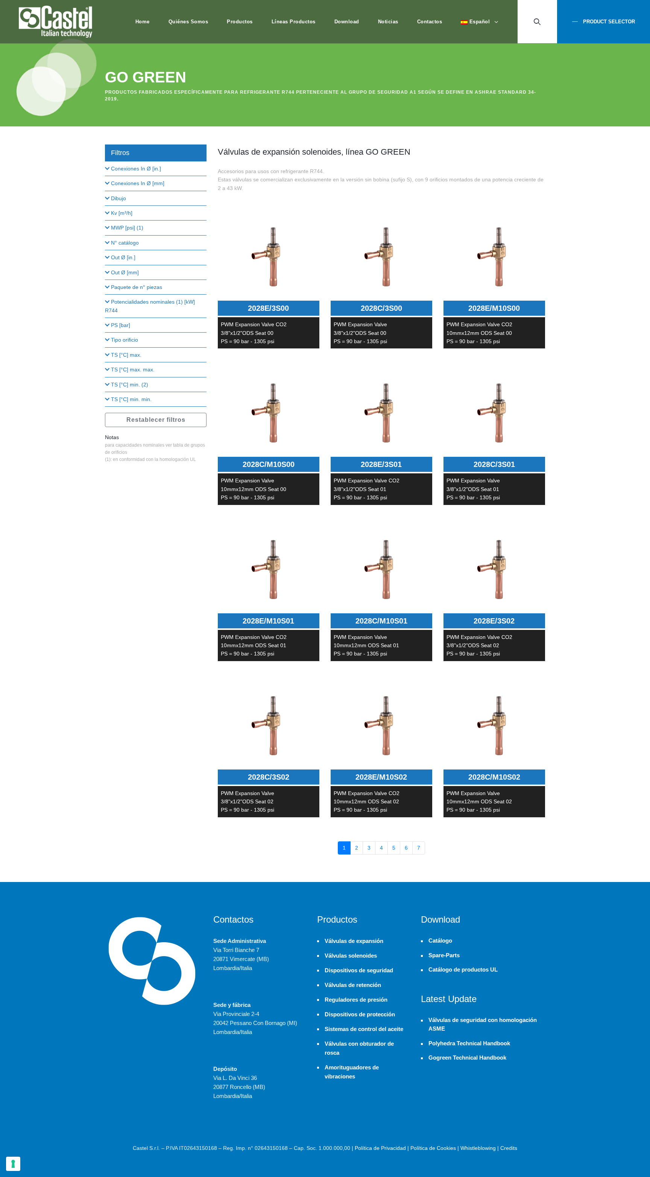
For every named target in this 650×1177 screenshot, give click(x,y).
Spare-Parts (444, 955)
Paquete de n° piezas (135, 287)
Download (346, 21)
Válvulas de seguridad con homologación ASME (482, 1024)
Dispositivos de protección (360, 1014)
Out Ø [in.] (122, 257)
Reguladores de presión (356, 999)
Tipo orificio (123, 340)
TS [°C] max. (125, 355)
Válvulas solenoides (351, 955)
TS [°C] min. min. (130, 399)
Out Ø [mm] (124, 272)
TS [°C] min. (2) (128, 385)
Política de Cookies (433, 1148)
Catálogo (440, 941)
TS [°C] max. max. (132, 369)
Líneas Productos (294, 21)
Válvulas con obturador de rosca (359, 1048)
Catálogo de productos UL (463, 970)
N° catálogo (124, 243)
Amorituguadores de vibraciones (352, 1072)
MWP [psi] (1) (126, 228)
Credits (508, 1148)
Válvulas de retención (353, 985)
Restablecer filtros (155, 420)
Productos (240, 21)
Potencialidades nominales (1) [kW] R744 (150, 306)
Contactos (429, 21)
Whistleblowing (478, 1148)
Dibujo (117, 198)
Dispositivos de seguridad (359, 970)
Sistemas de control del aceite (364, 1029)
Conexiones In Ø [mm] (136, 183)
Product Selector (608, 21)
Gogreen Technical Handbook (467, 1058)
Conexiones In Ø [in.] (135, 169)
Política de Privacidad (380, 1148)
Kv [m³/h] (120, 213)
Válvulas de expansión (354, 941)
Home (142, 21)
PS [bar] (119, 325)
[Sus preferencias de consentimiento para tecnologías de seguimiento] (13, 1164)
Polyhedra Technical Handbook (469, 1043)
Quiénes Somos (188, 21)
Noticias (388, 21)
